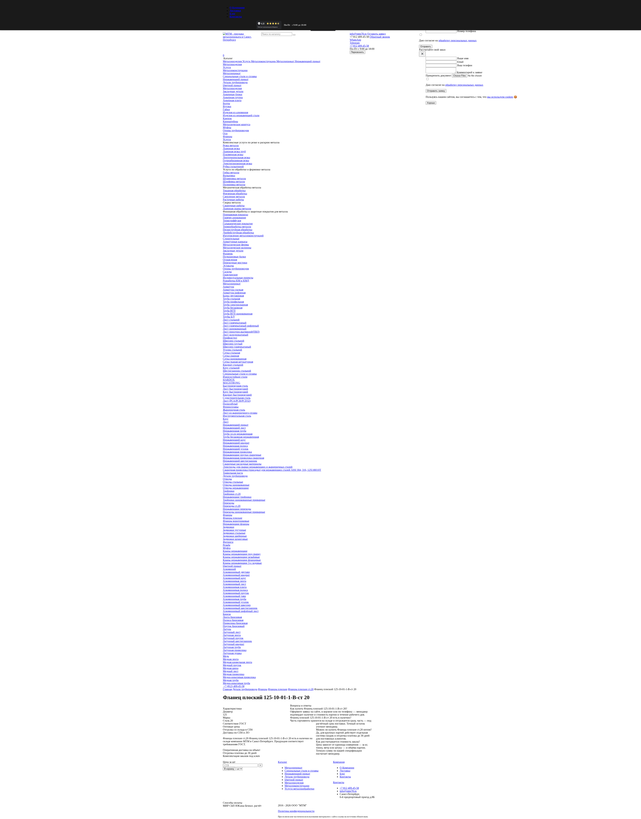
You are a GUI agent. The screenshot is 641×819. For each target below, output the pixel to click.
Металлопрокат (232, 283)
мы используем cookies (500, 96)
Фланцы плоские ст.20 (300, 689)
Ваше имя (462, 58)
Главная (227, 689)
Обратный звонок (380, 36)
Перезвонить (357, 52)
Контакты (236, 16)
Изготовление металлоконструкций (243, 235)
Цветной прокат (232, 566)
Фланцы (262, 689)
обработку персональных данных (458, 40)
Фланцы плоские (277, 689)
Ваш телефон (464, 65)
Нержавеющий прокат (235, 424)
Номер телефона (466, 31)
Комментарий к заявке (469, 72)
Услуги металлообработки (299, 788)
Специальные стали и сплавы (240, 373)
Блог (232, 13)
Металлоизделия (232, 88)
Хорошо (431, 103)
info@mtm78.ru (348, 791)
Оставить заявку (376, 33)
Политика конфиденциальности (296, 811)
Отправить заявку (436, 91)
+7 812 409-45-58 (349, 788)
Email (460, 61)
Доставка (235, 10)
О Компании (237, 7)
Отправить (425, 46)
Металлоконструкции (297, 785)
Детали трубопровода (235, 476)
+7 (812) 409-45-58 (233, 686)
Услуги (227, 139)
